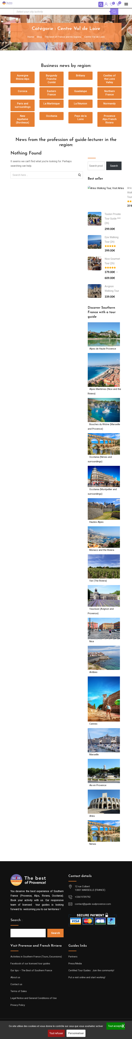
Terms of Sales (18, 991)
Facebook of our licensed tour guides (30, 963)
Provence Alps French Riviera (110, 119)
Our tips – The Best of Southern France (31, 970)
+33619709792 (82, 896)
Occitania (51, 115)
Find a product (99, 153)
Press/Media (75, 963)
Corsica (22, 91)
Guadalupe (80, 91)
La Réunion (80, 103)
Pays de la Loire (81, 117)
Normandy (109, 103)
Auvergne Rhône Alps (22, 77)
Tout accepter (115, 1026)
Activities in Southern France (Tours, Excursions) (36, 956)
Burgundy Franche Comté (51, 79)
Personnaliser (76, 1033)
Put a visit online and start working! (86, 977)
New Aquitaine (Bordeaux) (22, 119)
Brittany (80, 75)
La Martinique (51, 103)
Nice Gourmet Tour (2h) (112, 261)
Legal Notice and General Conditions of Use (33, 998)
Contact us (16, 984)
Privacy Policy (17, 1005)
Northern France (109, 93)
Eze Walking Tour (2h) (111, 239)
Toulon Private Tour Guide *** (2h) (113, 219)
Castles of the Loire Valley (109, 79)
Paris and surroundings (23, 105)
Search (114, 165)
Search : (16, 920)
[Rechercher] (114, 11)
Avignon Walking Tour (112, 288)
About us (15, 977)
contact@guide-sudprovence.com (93, 904)
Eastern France (51, 93)
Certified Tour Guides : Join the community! (91, 970)
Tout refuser (56, 1033)
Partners (72, 956)
